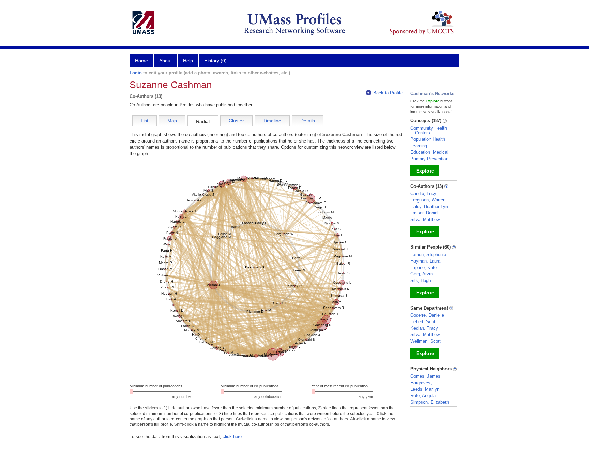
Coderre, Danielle (427, 315)
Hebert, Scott (423, 321)
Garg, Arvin (421, 273)
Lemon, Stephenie (428, 254)
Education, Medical (429, 152)
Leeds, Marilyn (424, 389)
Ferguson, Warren (427, 200)
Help (188, 60)
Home (141, 60)
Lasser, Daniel (424, 212)
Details (307, 120)
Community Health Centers (428, 130)
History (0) (215, 60)
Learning (418, 145)
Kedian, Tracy (424, 328)
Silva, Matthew (425, 219)
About (165, 60)
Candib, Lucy (423, 193)
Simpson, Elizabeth (429, 402)
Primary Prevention (429, 158)
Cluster (236, 120)
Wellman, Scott (425, 341)
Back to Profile (388, 92)
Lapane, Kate (423, 267)
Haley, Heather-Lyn (429, 206)
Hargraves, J (423, 382)
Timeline (272, 120)
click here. (233, 436)
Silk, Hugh (420, 280)
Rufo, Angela (423, 395)
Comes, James (425, 376)
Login (136, 72)
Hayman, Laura (425, 261)
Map (172, 120)
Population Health (427, 139)
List (144, 120)
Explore (425, 171)
